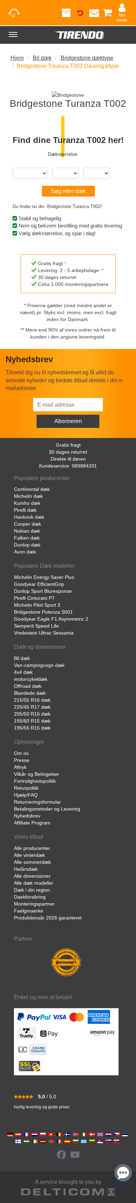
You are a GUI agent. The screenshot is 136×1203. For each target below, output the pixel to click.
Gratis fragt (68, 445)
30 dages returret (68, 452)
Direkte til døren (68, 459)
